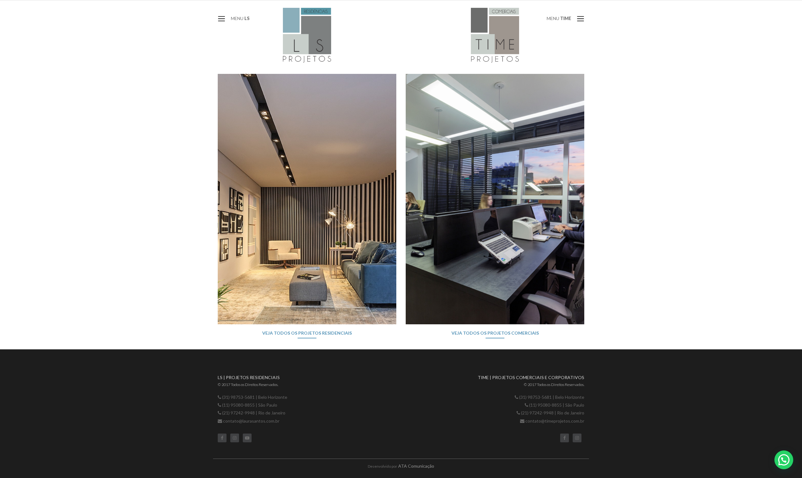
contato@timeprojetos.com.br (554, 421)
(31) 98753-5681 (238, 397)
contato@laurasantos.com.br (251, 421)
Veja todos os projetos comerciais (495, 333)
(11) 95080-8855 (239, 405)
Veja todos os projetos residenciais (307, 333)
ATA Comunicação (416, 466)
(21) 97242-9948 (238, 412)
